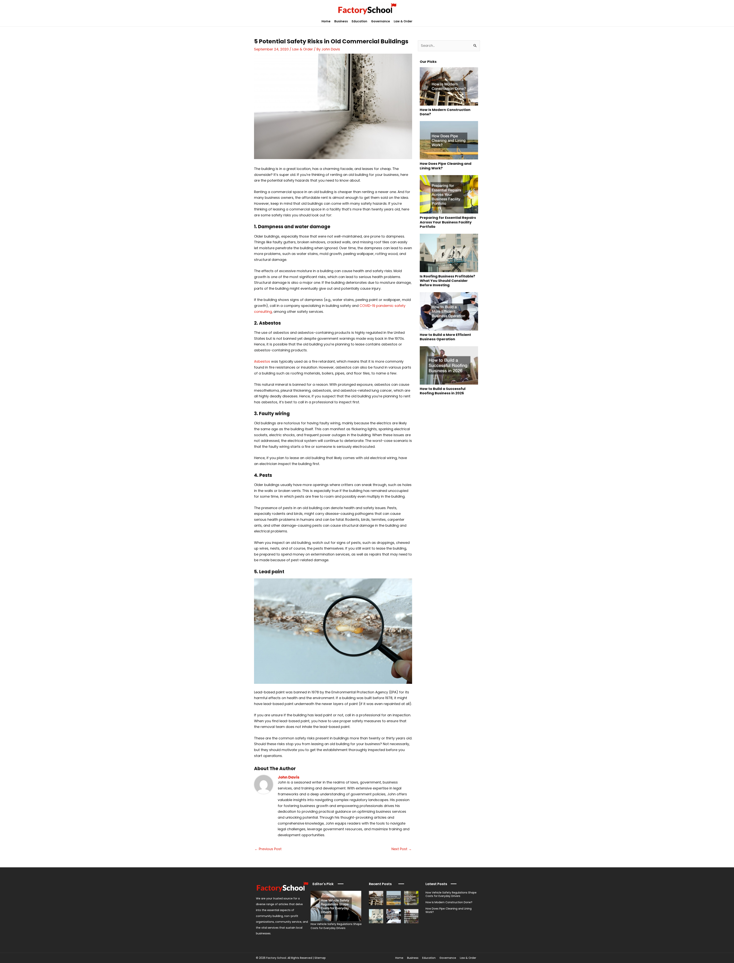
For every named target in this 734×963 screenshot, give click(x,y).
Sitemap (320, 958)
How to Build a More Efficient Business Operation (445, 336)
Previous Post (268, 849)
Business (341, 21)
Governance (380, 21)
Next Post (401, 849)
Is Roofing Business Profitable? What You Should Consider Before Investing (447, 281)
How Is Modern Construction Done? (445, 111)
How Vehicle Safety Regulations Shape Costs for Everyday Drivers (336, 926)
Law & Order (403, 21)
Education (359, 21)
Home (326, 21)
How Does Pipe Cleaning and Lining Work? (445, 165)
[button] (729, 21)
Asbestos (262, 361)
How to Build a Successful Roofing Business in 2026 (442, 390)
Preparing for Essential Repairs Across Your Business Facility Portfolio (448, 222)
